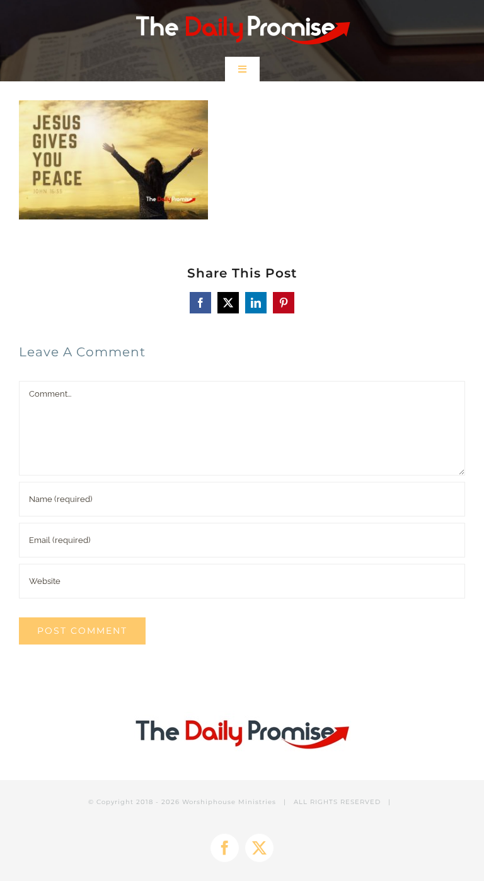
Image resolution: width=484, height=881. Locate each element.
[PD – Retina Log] (242, 11)
